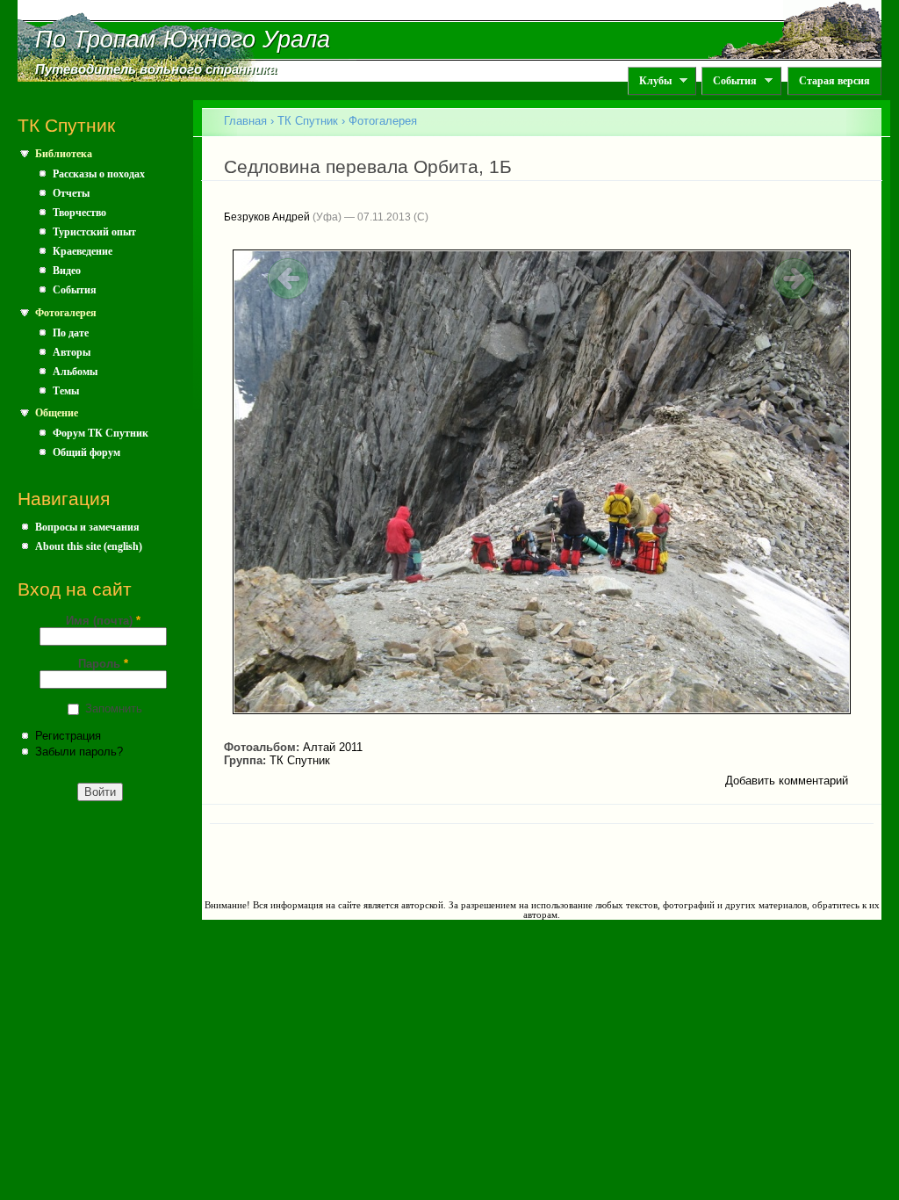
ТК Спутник (307, 120)
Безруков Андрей (267, 217)
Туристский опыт (94, 232)
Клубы (650, 81)
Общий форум (86, 452)
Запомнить (113, 708)
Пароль (103, 663)
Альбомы (75, 371)
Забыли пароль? (79, 751)
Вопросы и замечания (87, 527)
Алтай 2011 (333, 747)
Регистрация (68, 735)
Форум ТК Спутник (100, 433)
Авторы (71, 352)
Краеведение (82, 251)
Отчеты (71, 193)
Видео (67, 270)
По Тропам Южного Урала (182, 39)
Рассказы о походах (99, 174)
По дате (71, 333)
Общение (56, 413)
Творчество (79, 212)
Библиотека (63, 154)
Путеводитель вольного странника (156, 69)
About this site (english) (88, 546)
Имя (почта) (103, 620)
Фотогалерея (66, 313)
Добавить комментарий (786, 780)
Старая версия (834, 81)
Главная (245, 120)
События (729, 81)
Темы (66, 391)
